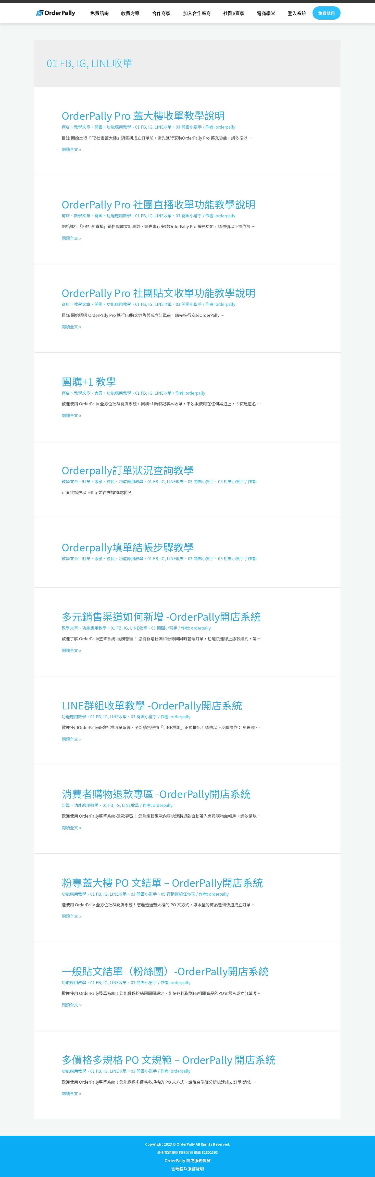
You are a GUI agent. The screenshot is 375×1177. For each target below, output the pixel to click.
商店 (66, 127)
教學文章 (82, 127)
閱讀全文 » (71, 149)
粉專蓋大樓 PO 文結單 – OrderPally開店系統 (162, 882)
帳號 (98, 481)
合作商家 (161, 13)
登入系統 (297, 13)
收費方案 (130, 13)
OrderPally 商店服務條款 (188, 1160)
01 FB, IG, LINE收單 (153, 127)
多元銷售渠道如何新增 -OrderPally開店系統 (161, 616)
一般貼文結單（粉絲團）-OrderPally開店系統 (165, 970)
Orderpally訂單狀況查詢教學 (128, 469)
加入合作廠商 (197, 13)
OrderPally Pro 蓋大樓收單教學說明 (143, 115)
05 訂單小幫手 (231, 481)
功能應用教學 (119, 127)
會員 (98, 393)
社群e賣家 (233, 13)
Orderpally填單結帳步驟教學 (128, 547)
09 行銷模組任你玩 (178, 894)
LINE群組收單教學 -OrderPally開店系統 (152, 705)
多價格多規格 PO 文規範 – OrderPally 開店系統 (169, 1059)
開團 (98, 127)
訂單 (86, 481)
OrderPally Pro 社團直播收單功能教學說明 (158, 204)
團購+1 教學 (89, 381)
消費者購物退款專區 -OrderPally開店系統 (156, 793)
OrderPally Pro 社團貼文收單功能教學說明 (158, 292)
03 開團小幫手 (189, 127)
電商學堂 (266, 13)
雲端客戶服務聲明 (187, 1169)
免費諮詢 (99, 13)
